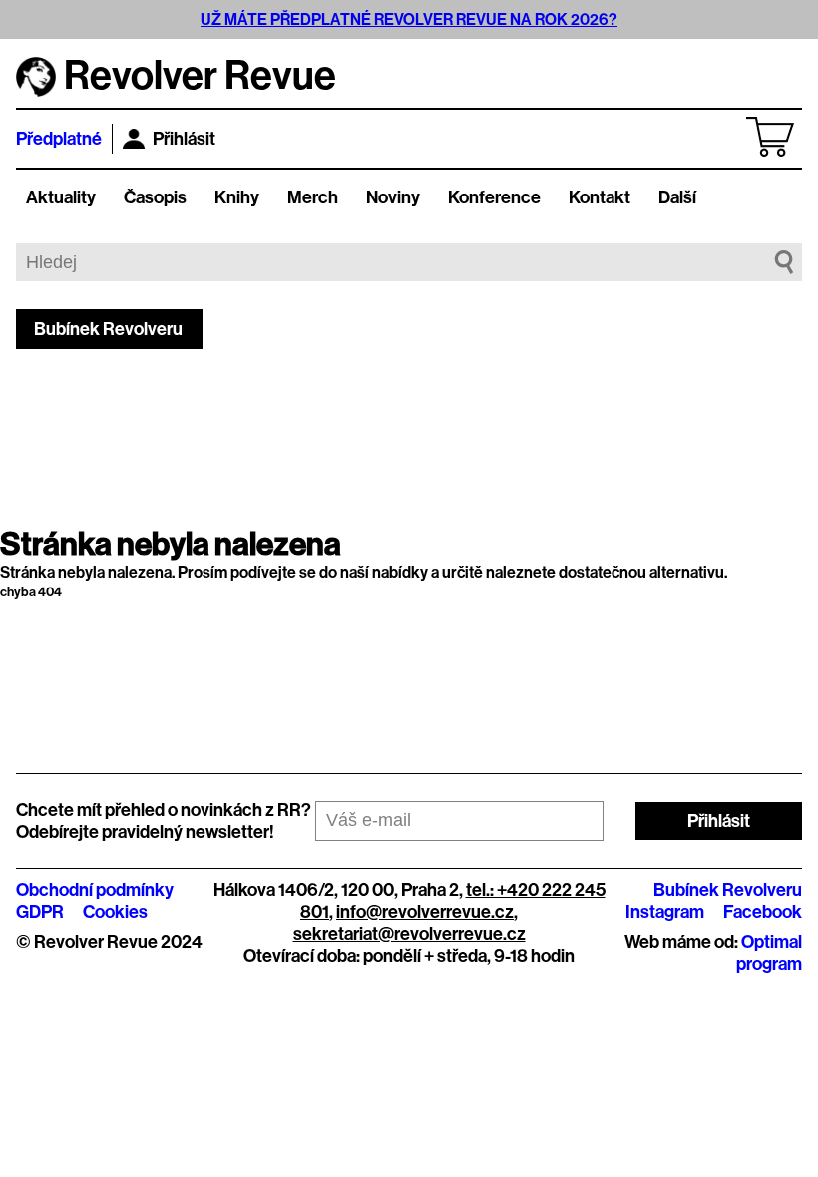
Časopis (155, 197)
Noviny (393, 197)
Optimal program (769, 953)
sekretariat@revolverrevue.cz (409, 934)
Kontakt (599, 197)
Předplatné (59, 139)
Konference (494, 197)
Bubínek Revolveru (108, 329)
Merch (312, 197)
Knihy (236, 197)
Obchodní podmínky (95, 890)
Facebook (762, 912)
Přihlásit (184, 139)
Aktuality (61, 197)
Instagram (664, 912)
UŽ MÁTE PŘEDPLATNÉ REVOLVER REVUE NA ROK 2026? (409, 19)
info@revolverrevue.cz (425, 912)
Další (677, 197)
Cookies (115, 912)
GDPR (40, 912)
